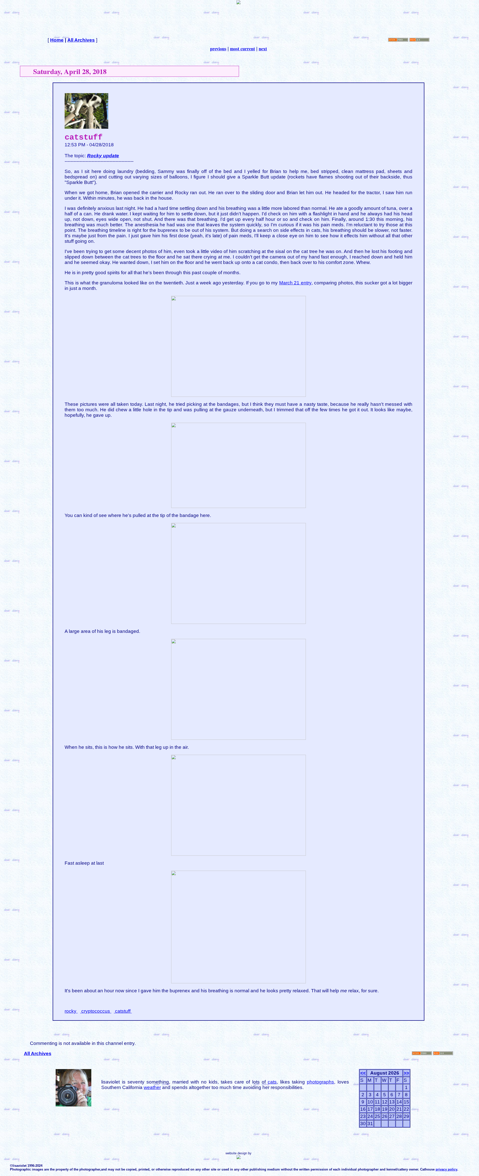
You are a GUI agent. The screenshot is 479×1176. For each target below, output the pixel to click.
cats (272, 1082)
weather (152, 1087)
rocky (71, 1011)
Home (57, 40)
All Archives (81, 40)
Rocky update (103, 155)
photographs (320, 1082)
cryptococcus (95, 1011)
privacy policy (446, 1169)
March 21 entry (295, 282)
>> (406, 1073)
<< (363, 1073)
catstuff (123, 1011)
